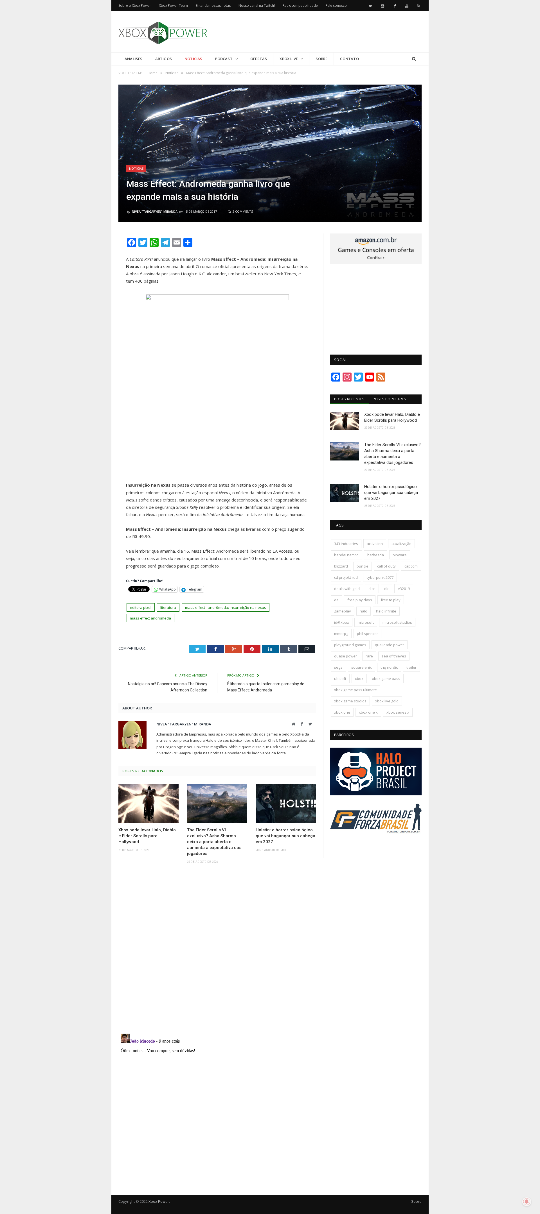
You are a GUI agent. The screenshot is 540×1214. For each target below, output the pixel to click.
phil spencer (367, 633)
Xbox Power (158, 1201)
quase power (345, 656)
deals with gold (347, 588)
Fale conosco (336, 5)
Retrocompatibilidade (300, 5)
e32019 (404, 588)
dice (371, 588)
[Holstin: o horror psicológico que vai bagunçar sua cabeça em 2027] (286, 803)
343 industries (346, 543)
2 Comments (242, 211)
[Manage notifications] (526, 1201)
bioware (400, 554)
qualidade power (389, 644)
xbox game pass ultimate (355, 689)
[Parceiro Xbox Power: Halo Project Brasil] (376, 794)
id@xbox (341, 622)
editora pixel (140, 607)
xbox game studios (350, 701)
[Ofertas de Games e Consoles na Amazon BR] (376, 262)
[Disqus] (217, 950)
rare (369, 656)
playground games (350, 644)
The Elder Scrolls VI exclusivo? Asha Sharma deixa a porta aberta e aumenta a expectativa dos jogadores (214, 841)
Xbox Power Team (173, 5)
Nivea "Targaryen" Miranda (154, 211)
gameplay (342, 611)
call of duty (386, 566)
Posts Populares (389, 398)
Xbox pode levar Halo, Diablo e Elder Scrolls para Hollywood (147, 835)
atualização (401, 543)
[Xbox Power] (162, 31)
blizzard (341, 566)
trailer (411, 667)
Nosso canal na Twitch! (256, 5)
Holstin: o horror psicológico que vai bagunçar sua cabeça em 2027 (285, 835)
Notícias (193, 58)
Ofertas (258, 58)
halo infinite (386, 611)
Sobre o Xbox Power (134, 5)
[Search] (414, 59)
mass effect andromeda (150, 618)
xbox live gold (387, 701)
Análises (134, 58)
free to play (390, 599)
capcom (411, 566)
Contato (349, 58)
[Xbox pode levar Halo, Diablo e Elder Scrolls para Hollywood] (148, 803)
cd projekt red (346, 577)
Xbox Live (289, 58)
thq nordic (389, 667)
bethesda (375, 554)
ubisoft (340, 678)
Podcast (224, 58)
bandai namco (346, 554)
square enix (361, 667)
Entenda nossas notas (213, 5)
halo (363, 611)
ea (336, 599)
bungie (362, 566)
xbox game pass (386, 678)
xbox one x (368, 712)
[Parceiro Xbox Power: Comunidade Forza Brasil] (376, 843)
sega (338, 667)
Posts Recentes (349, 398)
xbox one (342, 712)
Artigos (163, 58)
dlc (386, 588)
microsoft (366, 622)
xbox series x (397, 712)
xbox (359, 678)
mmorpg (341, 633)
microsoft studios (397, 622)
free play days (359, 599)
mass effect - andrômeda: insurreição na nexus (225, 607)
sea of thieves (394, 656)
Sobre (321, 58)
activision (375, 543)
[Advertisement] (319, 32)
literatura (168, 607)
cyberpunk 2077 (379, 577)
